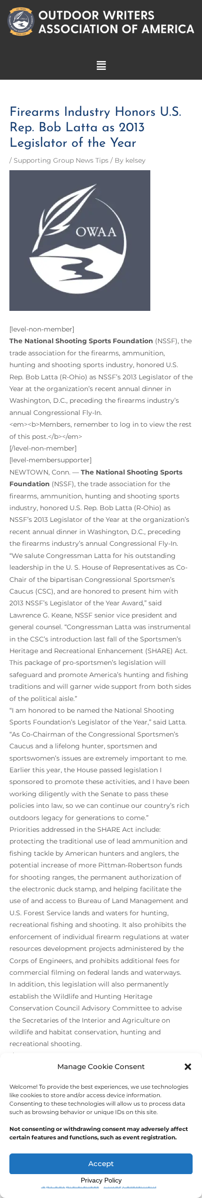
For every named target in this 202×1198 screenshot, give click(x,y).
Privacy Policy (101, 1180)
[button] (188, 1066)
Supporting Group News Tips (61, 160)
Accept (101, 1163)
